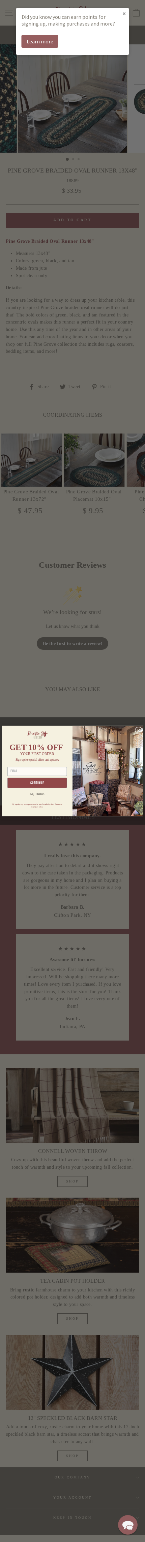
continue (37, 783)
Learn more (40, 41)
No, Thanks (37, 794)
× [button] (124, 13)
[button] (128, 1525)
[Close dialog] (139, 730)
